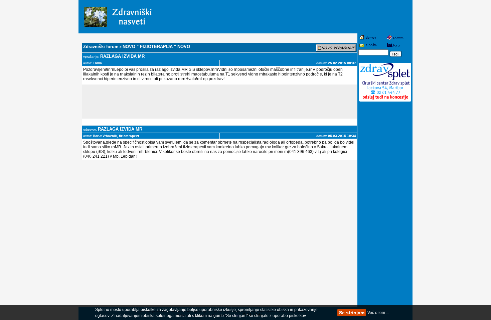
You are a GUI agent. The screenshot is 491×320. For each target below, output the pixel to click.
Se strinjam (351, 312)
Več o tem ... (378, 312)
